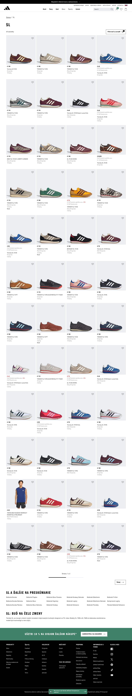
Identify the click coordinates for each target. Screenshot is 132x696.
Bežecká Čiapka (31, 597)
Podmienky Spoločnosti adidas (90, 692)
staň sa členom (107, 5)
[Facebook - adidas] (118, 649)
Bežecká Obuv (31, 601)
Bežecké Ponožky (93, 605)
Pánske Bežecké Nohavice (116, 605)
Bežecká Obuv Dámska (34, 605)
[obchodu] (7, 8)
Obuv (63, 9)
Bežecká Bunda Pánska (14, 605)
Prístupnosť (103, 692)
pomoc (87, 5)
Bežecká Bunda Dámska (14, 601)
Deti (57, 9)
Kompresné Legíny (113, 601)
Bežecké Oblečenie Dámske (96, 601)
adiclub (114, 5)
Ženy (51, 9)
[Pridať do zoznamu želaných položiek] (32, 39)
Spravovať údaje (46, 692)
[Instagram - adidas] (118, 654)
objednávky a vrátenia (95, 5)
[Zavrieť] (51, 691)
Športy (70, 9)
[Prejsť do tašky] (125, 9)
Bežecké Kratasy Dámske (75, 597)
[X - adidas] (118, 659)
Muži (44, 9)
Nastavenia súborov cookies (33, 692)
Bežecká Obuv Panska (54, 597)
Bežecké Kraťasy (52, 605)
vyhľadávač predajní (79, 5)
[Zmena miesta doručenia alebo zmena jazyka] (126, 5)
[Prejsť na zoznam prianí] (121, 9)
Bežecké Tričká (112, 597)
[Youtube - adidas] (118, 675)
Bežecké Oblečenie (93, 597)
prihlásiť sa (120, 5)
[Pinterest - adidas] (118, 665)
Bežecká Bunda (11, 597)
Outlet (78, 9)
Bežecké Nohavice (73, 605)
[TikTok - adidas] (118, 670)
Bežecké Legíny (72, 601)
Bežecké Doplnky (52, 601)
